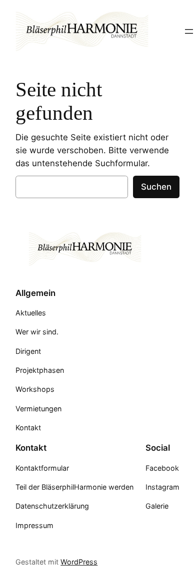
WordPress (79, 562)
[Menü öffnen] (189, 31)
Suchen (156, 187)
